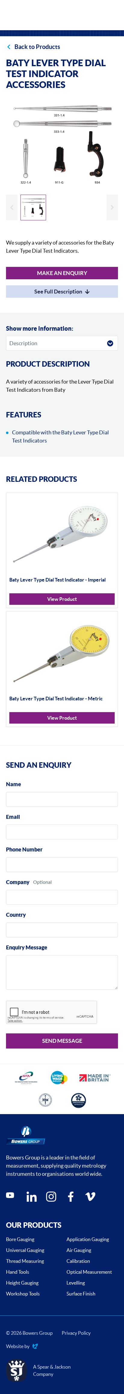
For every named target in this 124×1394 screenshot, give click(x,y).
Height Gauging (22, 1282)
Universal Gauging (25, 1250)
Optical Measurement (89, 1272)
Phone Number (24, 849)
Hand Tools (17, 1272)
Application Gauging (88, 1239)
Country (16, 915)
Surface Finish (81, 1293)
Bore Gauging (20, 1239)
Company (17, 882)
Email (13, 817)
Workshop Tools (23, 1293)
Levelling (76, 1282)
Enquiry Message (26, 947)
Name (13, 784)
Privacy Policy (76, 1333)
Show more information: (39, 328)
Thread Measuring (25, 1261)
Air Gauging (79, 1250)
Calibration (78, 1261)
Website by (17, 1347)
